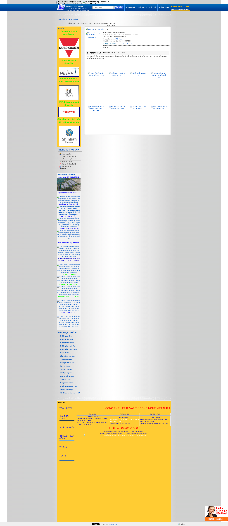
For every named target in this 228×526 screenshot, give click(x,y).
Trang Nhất (130, 7)
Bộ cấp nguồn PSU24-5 (138, 69)
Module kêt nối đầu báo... (159, 69)
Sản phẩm (100, 29)
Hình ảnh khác (109, 53)
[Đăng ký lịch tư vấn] (216, 520)
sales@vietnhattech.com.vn (180, 9)
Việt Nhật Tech (113, 524)
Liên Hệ (152, 7)
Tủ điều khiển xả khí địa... (138, 102)
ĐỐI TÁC (61, 28)
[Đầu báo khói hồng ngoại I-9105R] (94, 35)
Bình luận (121, 53)
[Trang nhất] (90, 29)
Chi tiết (96, 91)
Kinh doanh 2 (104, 2)
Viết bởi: (110, 524)
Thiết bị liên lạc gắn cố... (117, 69)
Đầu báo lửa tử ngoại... (117, 102)
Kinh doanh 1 (77, 2)
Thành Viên (164, 7)
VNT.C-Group (118, 39)
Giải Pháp (142, 7)
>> (206, 505)
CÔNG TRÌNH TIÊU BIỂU (66, 174)
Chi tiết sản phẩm (94, 53)
